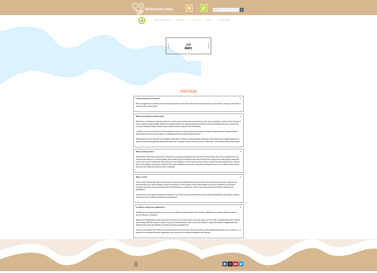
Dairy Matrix (180, 20)
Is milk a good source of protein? (148, 98)
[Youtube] (235, 264)
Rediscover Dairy (159, 9)
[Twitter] (241, 264)
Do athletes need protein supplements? (150, 207)
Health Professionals (162, 20)
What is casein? (141, 177)
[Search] (241, 10)
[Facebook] (224, 264)
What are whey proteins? (145, 152)
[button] (188, 98)
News (209, 20)
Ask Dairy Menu (224, 20)
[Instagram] (230, 264)
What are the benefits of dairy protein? (150, 116)
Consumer (195, 20)
